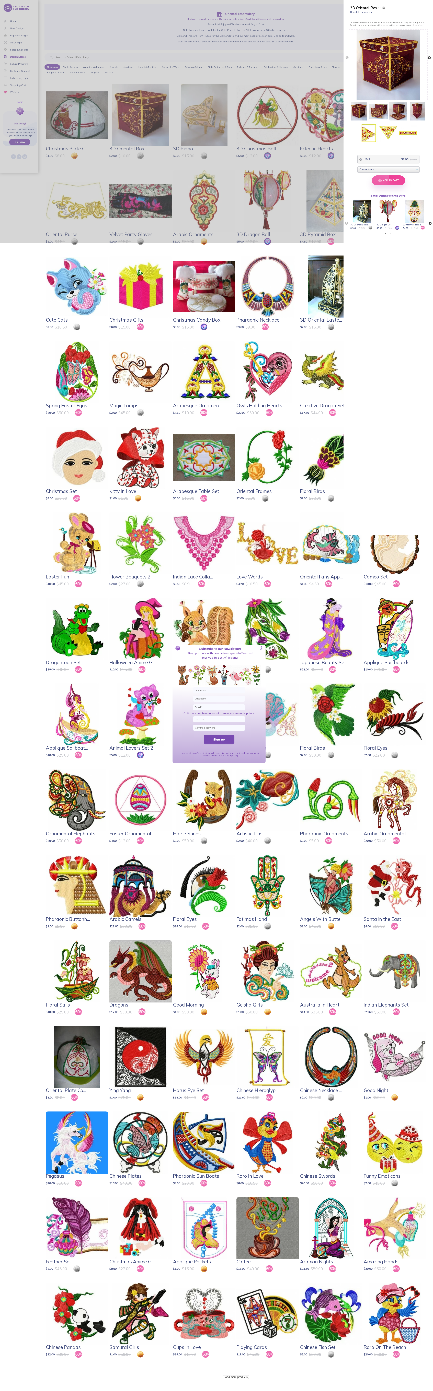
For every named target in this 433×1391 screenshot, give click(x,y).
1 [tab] (386, 233)
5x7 (367, 159)
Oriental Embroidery (361, 12)
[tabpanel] (362, 215)
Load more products (236, 1377)
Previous (347, 58)
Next (429, 58)
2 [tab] (391, 233)
